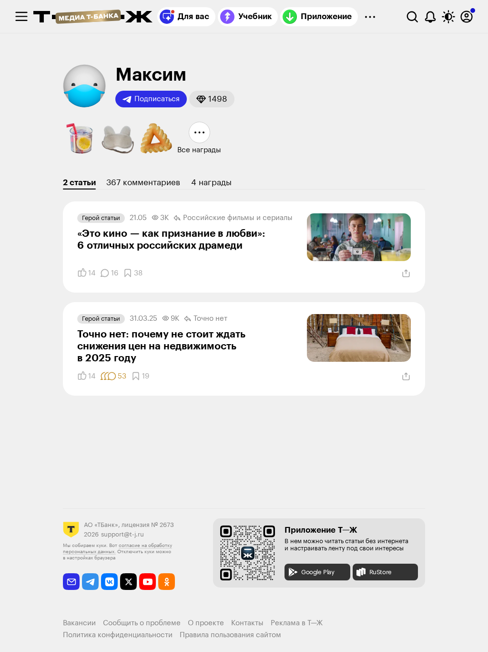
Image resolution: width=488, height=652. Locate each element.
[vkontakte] (109, 581)
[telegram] (90, 581)
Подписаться (157, 99)
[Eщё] (369, 16)
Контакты (247, 623)
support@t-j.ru (122, 534)
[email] (71, 581)
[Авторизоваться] (466, 17)
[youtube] (147, 581)
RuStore (380, 572)
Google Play (318, 572)
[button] (211, 99)
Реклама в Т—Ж (297, 623)
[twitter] (128, 581)
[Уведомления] (430, 17)
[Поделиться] (406, 273)
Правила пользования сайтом (230, 635)
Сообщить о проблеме (142, 623)
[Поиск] (412, 17)
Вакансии (79, 623)
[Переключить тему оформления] (448, 17)
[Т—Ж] (92, 17)
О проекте (206, 623)
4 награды (211, 183)
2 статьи (79, 183)
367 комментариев (143, 183)
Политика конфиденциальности (118, 635)
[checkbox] (21, 17)
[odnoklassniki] (166, 581)
